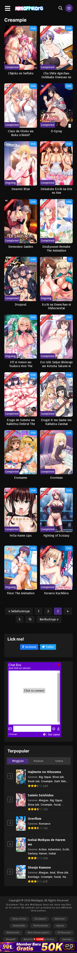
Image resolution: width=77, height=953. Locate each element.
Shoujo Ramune (39, 867)
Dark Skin (60, 781)
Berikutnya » (49, 619)
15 (29, 619)
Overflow (34, 819)
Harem (43, 853)
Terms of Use (19, 918)
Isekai (52, 853)
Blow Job (58, 777)
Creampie (47, 781)
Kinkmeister (12, 932)
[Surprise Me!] (69, 8)
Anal (52, 872)
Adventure (54, 849)
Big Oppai (45, 777)
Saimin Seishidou (40, 795)
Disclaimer (40, 918)
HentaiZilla (19, 925)
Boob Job (34, 781)
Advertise (60, 918)
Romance (44, 823)
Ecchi (65, 849)
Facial (57, 804)
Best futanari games (38, 932)
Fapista (60, 925)
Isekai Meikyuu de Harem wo (46, 842)
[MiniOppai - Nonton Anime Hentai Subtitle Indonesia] (29, 11)
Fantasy (32, 853)
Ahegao (43, 800)
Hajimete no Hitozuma (44, 772)
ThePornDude (40, 925)
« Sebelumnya (19, 611)
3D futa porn (64, 932)
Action (43, 849)
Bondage (33, 876)
